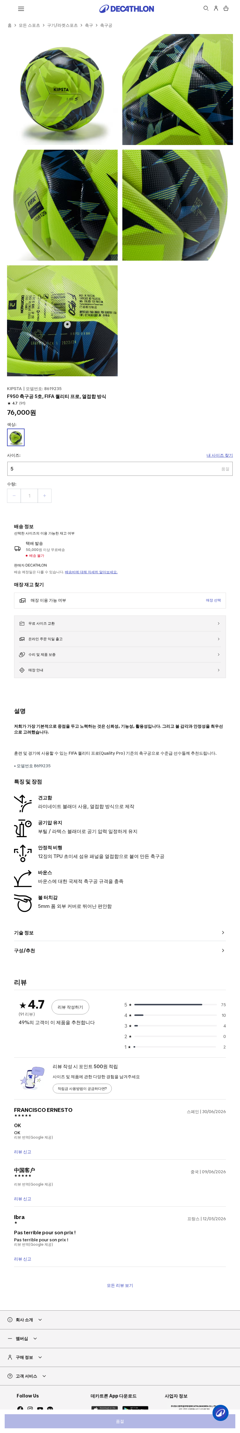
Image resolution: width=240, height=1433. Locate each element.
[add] (44, 496)
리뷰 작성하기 (70, 1006)
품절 (120, 1421)
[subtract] (14, 496)
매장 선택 (213, 600)
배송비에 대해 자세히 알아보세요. (91, 572)
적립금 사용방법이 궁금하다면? (82, 1088)
